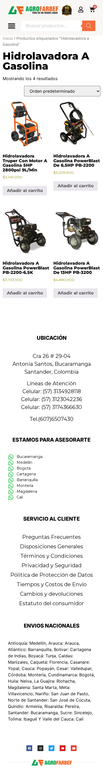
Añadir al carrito (25, 190)
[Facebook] (29, 748)
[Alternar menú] (12, 26)
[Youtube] (62, 748)
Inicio (8, 38)
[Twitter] (51, 748)
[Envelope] (74, 748)
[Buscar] (88, 26)
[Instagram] (40, 748)
